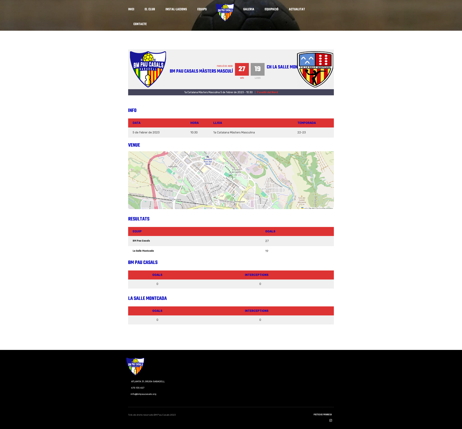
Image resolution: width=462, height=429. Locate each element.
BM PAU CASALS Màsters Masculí (201, 71)
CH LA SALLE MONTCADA (288, 67)
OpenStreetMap (320, 208)
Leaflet (305, 208)
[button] (231, 176)
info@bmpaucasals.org (143, 394)
